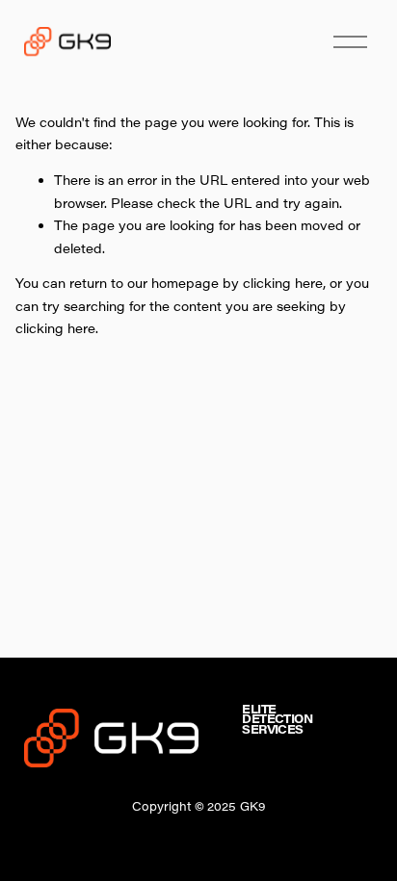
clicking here (283, 282)
